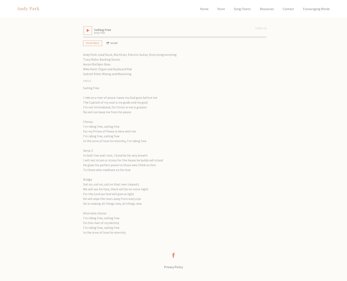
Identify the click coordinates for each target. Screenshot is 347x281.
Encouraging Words (316, 9)
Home (204, 9)
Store (221, 9)
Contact (288, 9)
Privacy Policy (173, 267)
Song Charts (242, 9)
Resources (267, 9)
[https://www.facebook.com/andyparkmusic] (173, 255)
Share (114, 43)
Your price (92, 43)
